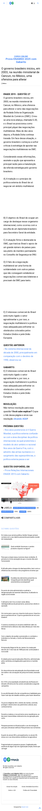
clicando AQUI (20, 419)
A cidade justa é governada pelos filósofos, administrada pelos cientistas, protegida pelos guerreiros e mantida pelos (20, 661)
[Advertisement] (21, 31)
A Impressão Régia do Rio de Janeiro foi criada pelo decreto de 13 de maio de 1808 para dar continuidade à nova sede (20, 649)
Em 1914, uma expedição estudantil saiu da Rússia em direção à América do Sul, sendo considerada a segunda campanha (20, 684)
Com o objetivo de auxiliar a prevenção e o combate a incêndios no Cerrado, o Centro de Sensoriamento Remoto (19, 638)
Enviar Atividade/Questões (30, 786)
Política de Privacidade (30, 790)
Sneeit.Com (24, 807)
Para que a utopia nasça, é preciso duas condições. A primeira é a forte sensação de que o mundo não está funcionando (19, 559)
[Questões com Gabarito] (11, 4)
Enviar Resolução (12, 786)
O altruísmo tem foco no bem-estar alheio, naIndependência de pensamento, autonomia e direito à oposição (20, 604)
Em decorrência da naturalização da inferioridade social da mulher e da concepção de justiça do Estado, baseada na (20, 672)
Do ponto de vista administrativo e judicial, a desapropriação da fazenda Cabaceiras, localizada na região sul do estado (19, 592)
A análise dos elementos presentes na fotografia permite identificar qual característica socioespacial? (24, 580)
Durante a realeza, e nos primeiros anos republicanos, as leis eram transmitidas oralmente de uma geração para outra (20, 716)
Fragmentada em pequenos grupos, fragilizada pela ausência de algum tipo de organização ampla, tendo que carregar (20, 746)
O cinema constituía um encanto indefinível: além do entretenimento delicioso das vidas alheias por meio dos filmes (20, 627)
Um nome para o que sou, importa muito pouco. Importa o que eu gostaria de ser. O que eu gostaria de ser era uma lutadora (20, 615)
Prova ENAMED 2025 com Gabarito (21, 60)
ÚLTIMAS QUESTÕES (10, 529)
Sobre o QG (12, 790)
